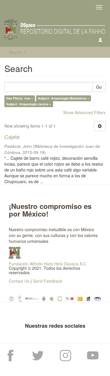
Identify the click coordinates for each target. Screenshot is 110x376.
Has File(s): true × (19, 98)
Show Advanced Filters (84, 112)
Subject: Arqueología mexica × (28, 104)
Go (99, 87)
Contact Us (19, 281)
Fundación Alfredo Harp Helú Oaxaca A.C (47, 264)
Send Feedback (47, 281)
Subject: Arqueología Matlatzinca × (63, 98)
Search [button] (16, 52)
